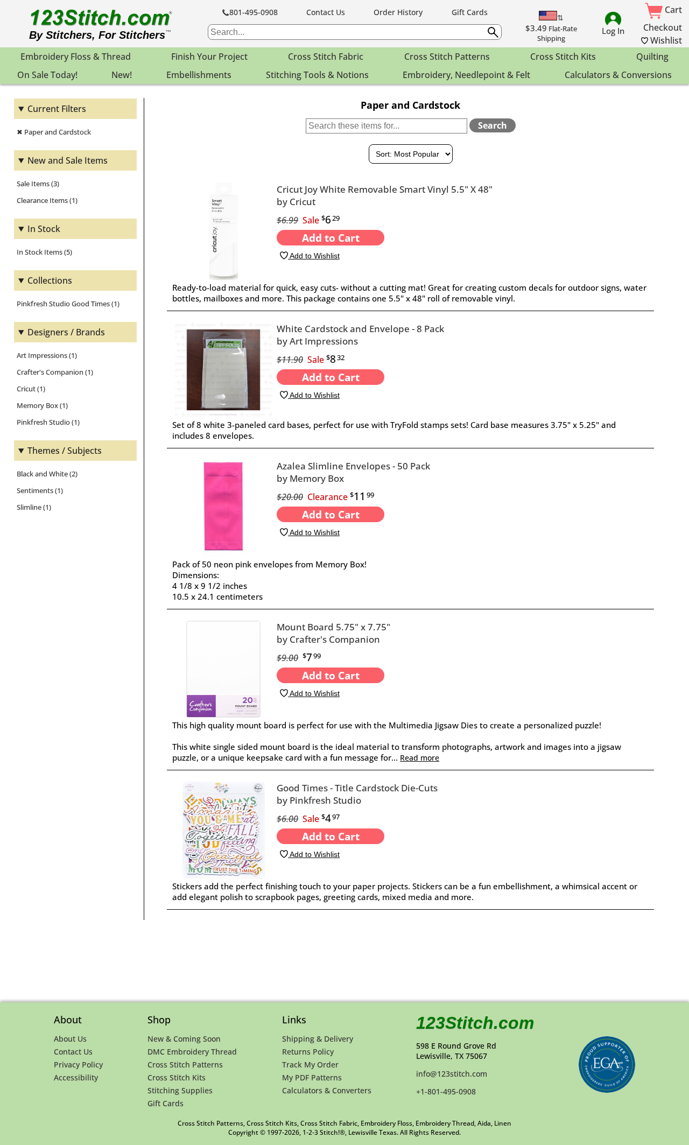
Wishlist (665, 40)
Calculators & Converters (326, 1090)
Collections (49, 280)
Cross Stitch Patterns (185, 1064)
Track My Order (310, 1064)
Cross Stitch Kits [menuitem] (563, 56)
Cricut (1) (31, 389)
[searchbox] (355, 32)
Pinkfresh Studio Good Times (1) (68, 303)
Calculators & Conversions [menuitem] (618, 75)
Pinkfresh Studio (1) (48, 422)
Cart (672, 10)
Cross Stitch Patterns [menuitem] (447, 56)
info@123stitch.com (451, 1074)
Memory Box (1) (42, 405)
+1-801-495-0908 (446, 1091)
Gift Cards (470, 12)
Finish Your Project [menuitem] (209, 56)
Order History (398, 12)
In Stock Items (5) (44, 252)
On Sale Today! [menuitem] (47, 75)
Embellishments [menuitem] (198, 75)
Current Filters (56, 109)
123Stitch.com (475, 1022)
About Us (70, 1039)
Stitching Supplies (180, 1090)
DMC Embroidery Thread (192, 1051)
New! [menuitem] (121, 75)
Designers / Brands (66, 332)
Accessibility (76, 1077)
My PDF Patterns (312, 1077)
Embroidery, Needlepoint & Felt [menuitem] (466, 75)
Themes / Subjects (64, 450)
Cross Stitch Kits (176, 1077)
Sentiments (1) (40, 490)
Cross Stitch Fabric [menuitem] (325, 56)
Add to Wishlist (314, 255)
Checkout (662, 27)
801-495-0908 (253, 12)
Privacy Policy (78, 1064)
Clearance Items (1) (47, 200)
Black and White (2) (47, 474)
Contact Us (325, 12)
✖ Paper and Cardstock (54, 132)
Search (492, 125)
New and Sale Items (67, 160)
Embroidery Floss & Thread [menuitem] (75, 56)
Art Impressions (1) (47, 355)
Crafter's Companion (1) (55, 372)
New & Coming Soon (184, 1039)
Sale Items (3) (38, 183)
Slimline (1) (34, 507)
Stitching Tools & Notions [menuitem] (317, 75)
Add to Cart (331, 237)
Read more (419, 758)
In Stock (43, 229)
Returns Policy (308, 1051)
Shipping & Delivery (317, 1039)
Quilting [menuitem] (652, 56)
